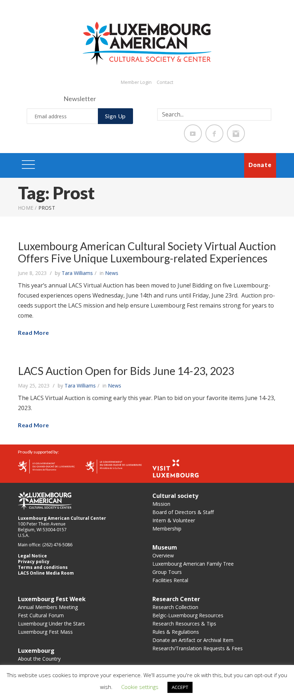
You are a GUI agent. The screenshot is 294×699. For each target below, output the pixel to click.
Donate (260, 164)
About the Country (39, 658)
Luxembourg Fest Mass (45, 631)
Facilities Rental (170, 580)
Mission (161, 503)
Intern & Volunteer (173, 520)
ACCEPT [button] (180, 687)
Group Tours (167, 572)
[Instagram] (236, 133)
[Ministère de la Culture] (113, 466)
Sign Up (115, 116)
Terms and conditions (43, 567)
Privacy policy (33, 561)
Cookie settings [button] (139, 686)
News (111, 273)
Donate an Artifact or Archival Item (192, 640)
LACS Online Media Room (46, 573)
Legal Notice (32, 556)
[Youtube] (193, 133)
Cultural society (175, 496)
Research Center (176, 599)
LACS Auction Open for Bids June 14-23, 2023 (126, 370)
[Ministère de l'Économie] (46, 466)
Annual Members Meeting (48, 607)
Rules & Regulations (175, 631)
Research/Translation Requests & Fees (197, 648)
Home (25, 207)
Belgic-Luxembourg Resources (187, 615)
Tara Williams (77, 273)
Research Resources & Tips (184, 623)
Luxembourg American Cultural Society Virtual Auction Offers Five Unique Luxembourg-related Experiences (147, 252)
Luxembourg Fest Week (52, 599)
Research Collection (175, 607)
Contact (165, 82)
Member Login (136, 82)
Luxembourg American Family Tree (193, 563)
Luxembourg (36, 651)
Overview (163, 555)
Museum (164, 547)
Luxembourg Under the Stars (51, 623)
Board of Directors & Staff (183, 512)
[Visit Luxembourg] (175, 468)
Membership (166, 528)
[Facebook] (214, 133)
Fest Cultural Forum (41, 615)
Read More (33, 332)
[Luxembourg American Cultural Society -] (147, 43)
